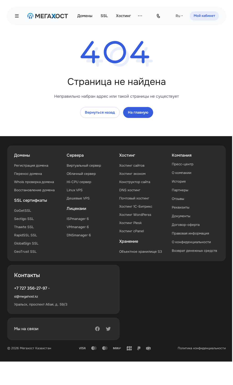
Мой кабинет (204, 15)
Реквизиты (180, 207)
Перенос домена (28, 173)
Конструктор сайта (134, 182)
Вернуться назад (100, 112)
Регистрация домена (31, 165)
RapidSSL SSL (25, 235)
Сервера (75, 155)
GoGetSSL (22, 210)
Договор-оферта (186, 224)
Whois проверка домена (34, 182)
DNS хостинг (129, 190)
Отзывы (178, 198)
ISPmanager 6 (78, 219)
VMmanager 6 (78, 227)
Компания (182, 155)
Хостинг (127, 155)
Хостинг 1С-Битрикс (135, 206)
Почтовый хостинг (134, 198)
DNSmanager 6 (79, 235)
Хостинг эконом (132, 173)
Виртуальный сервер (84, 165)
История (179, 181)
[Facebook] (97, 328)
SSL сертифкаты (30, 200)
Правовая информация (190, 233)
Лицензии (76, 208)
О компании (181, 173)
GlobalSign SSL (26, 243)
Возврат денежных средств (194, 250)
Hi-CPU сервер (79, 182)
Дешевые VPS (78, 198)
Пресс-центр (182, 164)
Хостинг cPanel (131, 231)
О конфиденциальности (191, 242)
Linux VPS (75, 190)
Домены (22, 155)
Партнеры (180, 190)
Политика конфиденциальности (202, 348)
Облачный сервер (81, 173)
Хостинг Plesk (130, 223)
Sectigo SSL (24, 219)
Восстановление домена (34, 190)
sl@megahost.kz (26, 296)
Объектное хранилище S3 (140, 251)
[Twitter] (108, 328)
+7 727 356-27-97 (30, 288)
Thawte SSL (24, 227)
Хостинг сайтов (131, 165)
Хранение (128, 241)
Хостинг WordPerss (135, 214)
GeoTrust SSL (25, 251)
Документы (181, 216)
